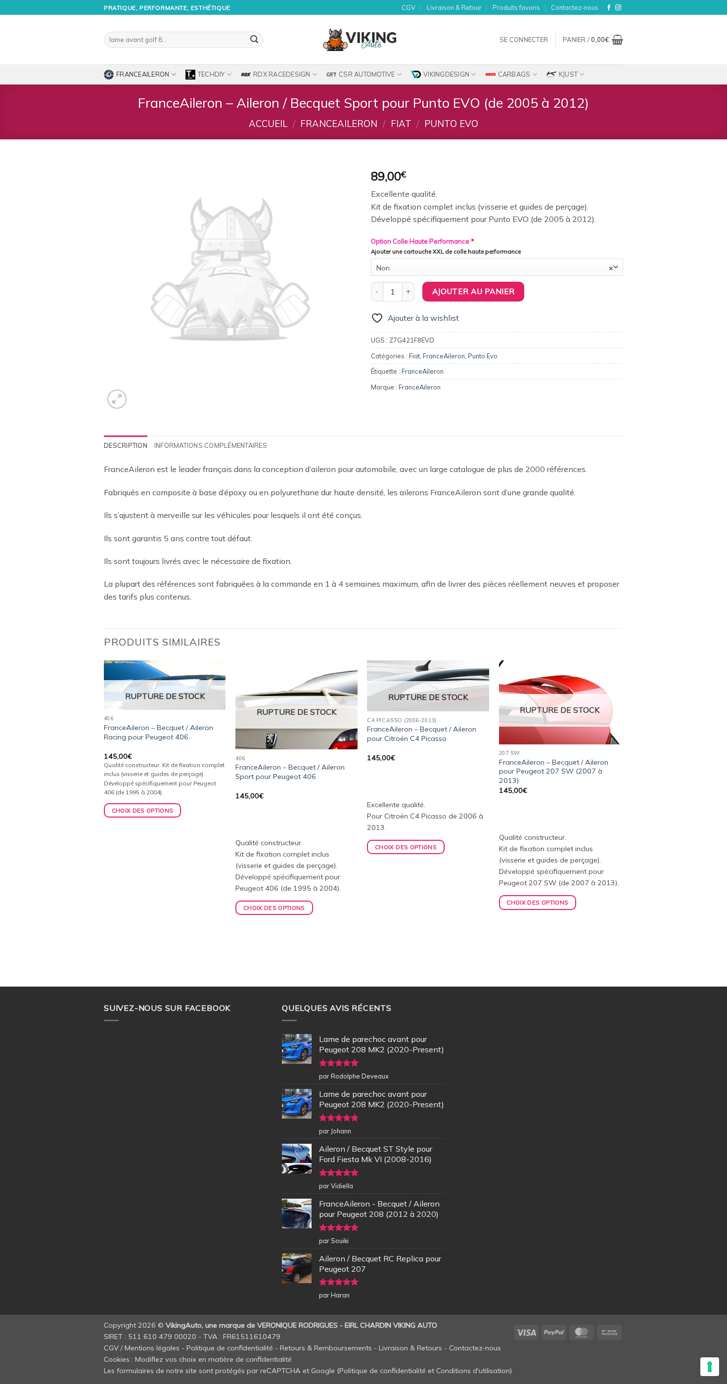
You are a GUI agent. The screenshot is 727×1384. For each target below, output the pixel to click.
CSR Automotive (367, 74)
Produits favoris (516, 7)
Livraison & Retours (410, 1347)
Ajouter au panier (473, 291)
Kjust (568, 74)
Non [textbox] (494, 267)
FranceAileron (142, 74)
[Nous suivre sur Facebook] (609, 7)
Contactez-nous (574, 7)
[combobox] (497, 267)
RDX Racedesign (282, 74)
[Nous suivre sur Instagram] (618, 7)
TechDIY (211, 74)
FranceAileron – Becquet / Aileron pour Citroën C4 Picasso (421, 734)
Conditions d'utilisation (473, 1370)
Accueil (268, 124)
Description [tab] (125, 445)
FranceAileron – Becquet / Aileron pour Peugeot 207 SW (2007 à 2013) (553, 771)
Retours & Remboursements (326, 1347)
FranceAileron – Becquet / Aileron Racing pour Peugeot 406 (158, 732)
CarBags (514, 74)
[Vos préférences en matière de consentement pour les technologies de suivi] (709, 1366)
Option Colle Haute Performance (422, 241)
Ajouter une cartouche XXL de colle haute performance (446, 251)
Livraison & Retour (454, 7)
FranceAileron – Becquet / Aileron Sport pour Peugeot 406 (290, 772)
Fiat (401, 124)
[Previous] (104, 822)
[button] (524, 39)
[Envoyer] (254, 40)
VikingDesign (446, 74)
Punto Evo (451, 124)
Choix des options (143, 810)
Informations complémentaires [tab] (210, 445)
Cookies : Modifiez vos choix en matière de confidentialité (198, 1359)
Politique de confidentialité (229, 1347)
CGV (408, 7)
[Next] (620, 822)
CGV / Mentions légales (142, 1347)
